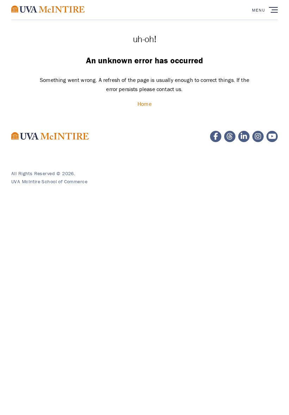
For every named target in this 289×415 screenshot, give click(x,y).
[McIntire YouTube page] (272, 136)
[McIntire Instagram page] (258, 136)
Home (144, 103)
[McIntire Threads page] (229, 136)
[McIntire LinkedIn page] (244, 136)
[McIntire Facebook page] (215, 136)
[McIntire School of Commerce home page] (48, 16)
